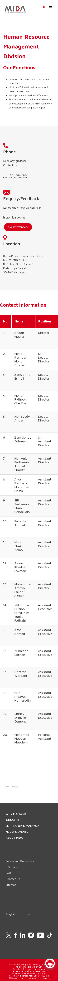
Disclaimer (28, 966)
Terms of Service (16, 964)
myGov (39, 966)
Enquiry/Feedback (18, 227)
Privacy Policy (33, 964)
